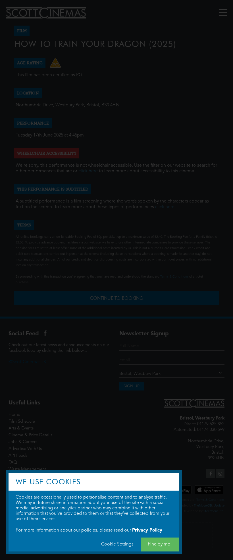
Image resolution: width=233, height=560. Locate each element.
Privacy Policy (147, 530)
